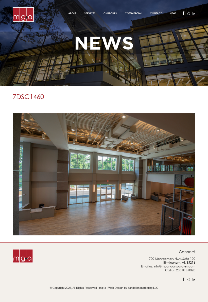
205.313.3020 (185, 270)
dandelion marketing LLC (143, 287)
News (173, 13)
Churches (110, 13)
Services (89, 13)
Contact (156, 13)
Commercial (133, 13)
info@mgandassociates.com (174, 266)
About (72, 13)
